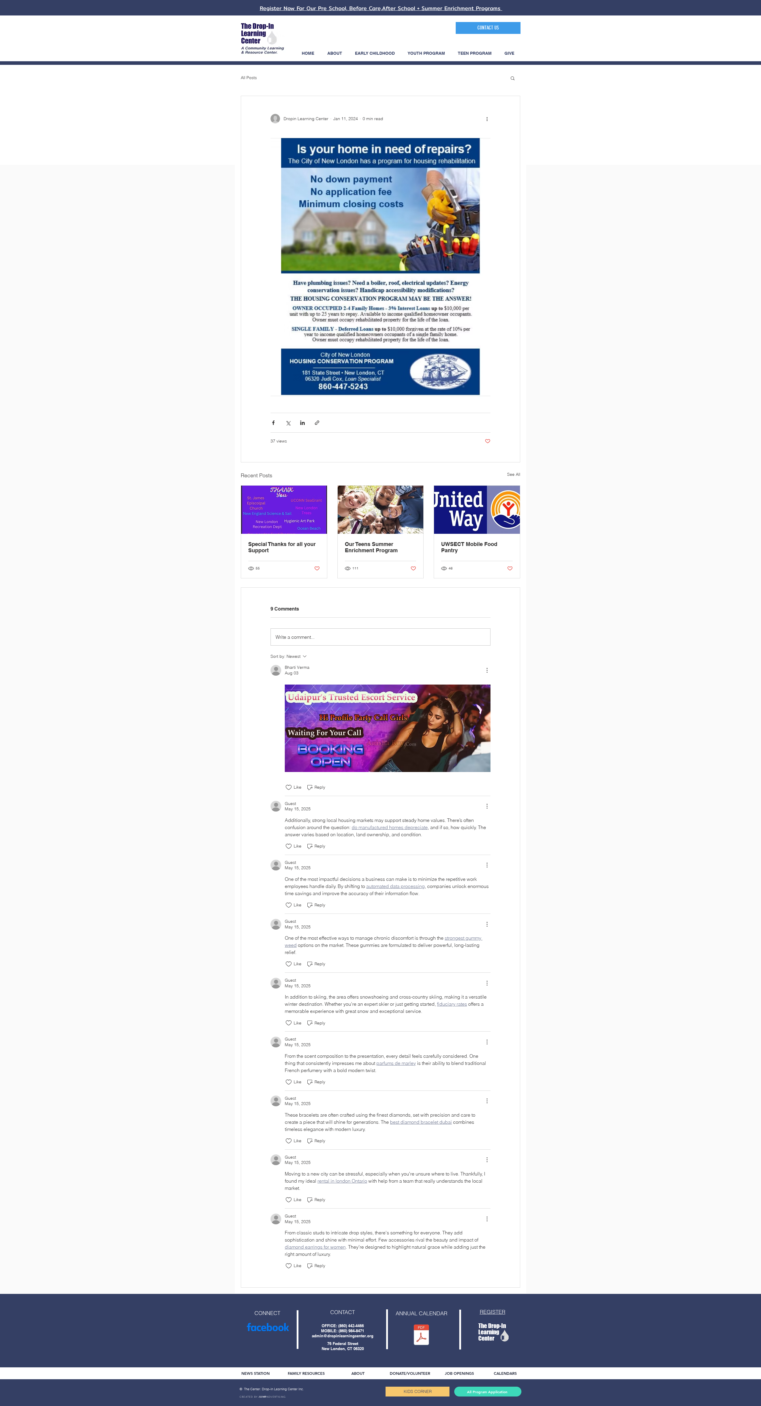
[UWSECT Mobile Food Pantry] (477, 510)
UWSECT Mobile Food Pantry (469, 547)
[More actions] (486, 118)
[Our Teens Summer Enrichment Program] (381, 510)
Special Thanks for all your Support (282, 547)
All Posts (249, 77)
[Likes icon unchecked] (289, 787)
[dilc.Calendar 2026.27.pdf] (421, 1336)
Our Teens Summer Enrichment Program (371, 547)
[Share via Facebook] (273, 423)
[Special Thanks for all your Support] (284, 510)
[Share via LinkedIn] (302, 423)
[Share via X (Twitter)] (288, 423)
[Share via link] (317, 423)
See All (513, 474)
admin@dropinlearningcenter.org (342, 1335)
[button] (512, 78)
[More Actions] (486, 670)
